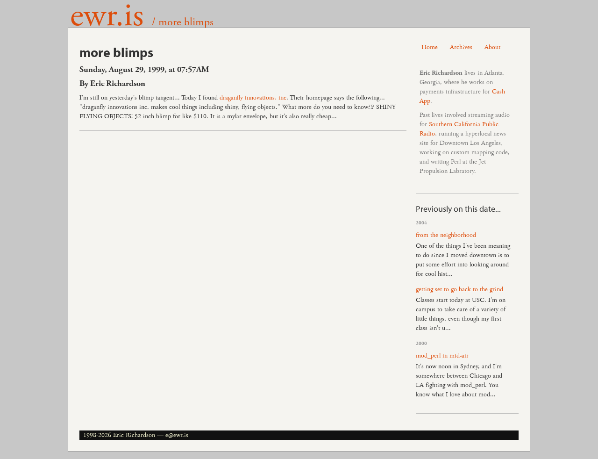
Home (429, 47)
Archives (461, 47)
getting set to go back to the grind (459, 289)
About (492, 47)
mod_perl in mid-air (442, 355)
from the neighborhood (446, 235)
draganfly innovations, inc (253, 97)
